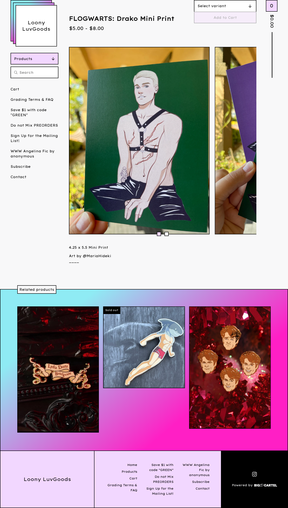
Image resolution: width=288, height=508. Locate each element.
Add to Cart (225, 17)
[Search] (16, 72)
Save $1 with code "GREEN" (29, 112)
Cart (15, 89)
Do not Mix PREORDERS (34, 125)
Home (132, 465)
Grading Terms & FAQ (32, 99)
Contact (18, 177)
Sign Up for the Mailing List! (34, 138)
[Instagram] (254, 474)
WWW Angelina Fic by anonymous (33, 153)
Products (23, 59)
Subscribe (21, 166)
